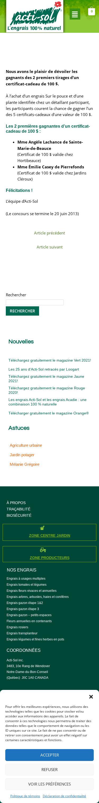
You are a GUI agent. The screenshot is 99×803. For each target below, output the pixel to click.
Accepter (49, 755)
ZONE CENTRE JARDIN (49, 535)
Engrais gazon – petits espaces (29, 615)
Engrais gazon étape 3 (23, 609)
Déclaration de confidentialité (64, 796)
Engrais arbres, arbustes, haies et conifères (38, 597)
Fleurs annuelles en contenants (29, 621)
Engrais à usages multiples (26, 578)
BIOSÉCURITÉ (19, 515)
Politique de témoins (25, 796)
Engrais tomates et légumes (26, 585)
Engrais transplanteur (22, 633)
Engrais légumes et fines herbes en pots (35, 639)
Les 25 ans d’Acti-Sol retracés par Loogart (43, 369)
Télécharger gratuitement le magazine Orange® (48, 413)
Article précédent (49, 233)
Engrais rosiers (17, 627)
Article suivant (50, 247)
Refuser (49, 769)
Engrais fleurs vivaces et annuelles (31, 591)
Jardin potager (22, 455)
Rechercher (16, 294)
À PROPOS (16, 503)
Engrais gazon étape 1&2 (25, 603)
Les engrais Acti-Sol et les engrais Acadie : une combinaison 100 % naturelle (47, 402)
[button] (91, 696)
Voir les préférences (49, 784)
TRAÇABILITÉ (18, 509)
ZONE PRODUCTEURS (49, 558)
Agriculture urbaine (26, 445)
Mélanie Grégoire (24, 464)
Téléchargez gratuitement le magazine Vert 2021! (49, 360)
